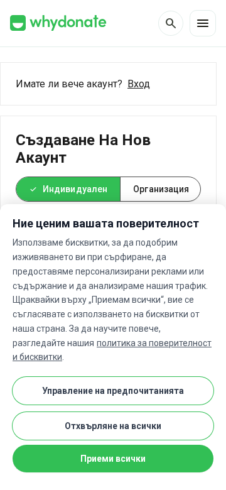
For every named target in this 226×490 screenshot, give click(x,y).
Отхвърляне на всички (113, 426)
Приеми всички (113, 459)
